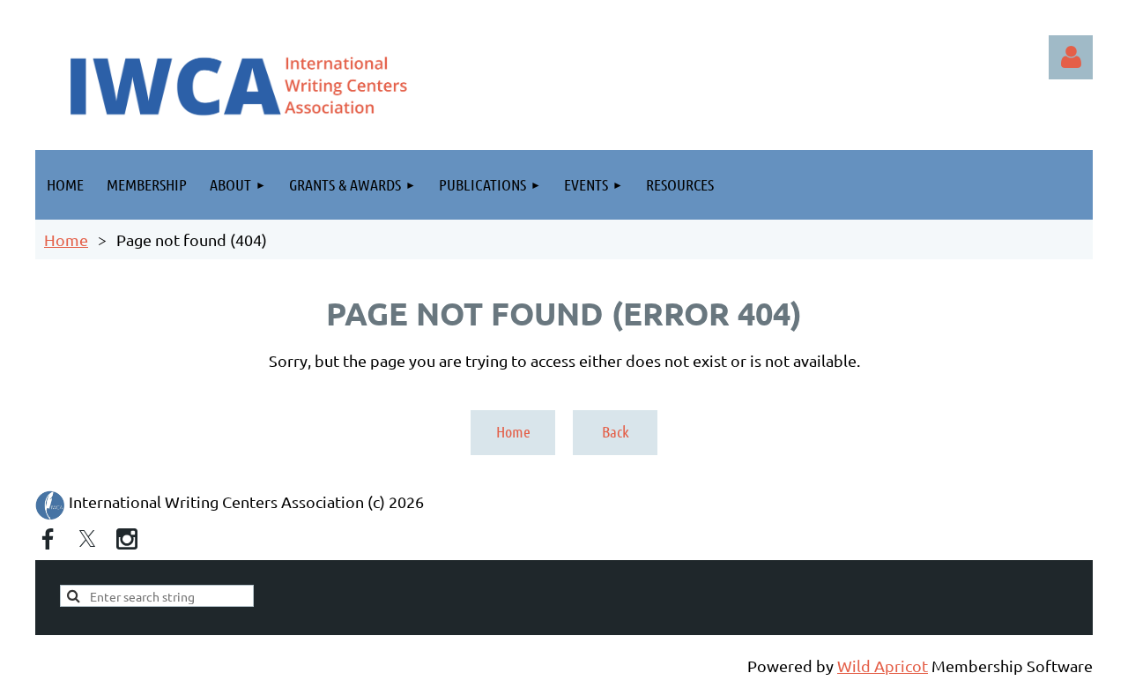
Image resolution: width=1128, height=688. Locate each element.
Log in (1071, 57)
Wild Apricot (882, 665)
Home (66, 239)
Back (615, 431)
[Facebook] (47, 539)
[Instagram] (127, 539)
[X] (87, 539)
